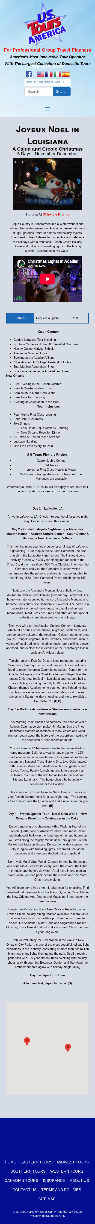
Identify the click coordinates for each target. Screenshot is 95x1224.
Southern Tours (28, 1171)
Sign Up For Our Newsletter (47, 82)
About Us (79, 1181)
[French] (48, 74)
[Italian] (57, 74)
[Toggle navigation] (47, 109)
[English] (40, 74)
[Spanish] (65, 74)
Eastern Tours (37, 1162)
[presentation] (74, 318)
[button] (27, 1041)
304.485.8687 (47, 66)
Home (10, 1162)
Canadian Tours (21, 1181)
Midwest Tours (73, 1162)
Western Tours (66, 1171)
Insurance (54, 1181)
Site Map (47, 1199)
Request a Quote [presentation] (47, 318)
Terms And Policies (61, 1190)
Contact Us (24, 1190)
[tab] (20, 318)
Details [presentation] (20, 318)
